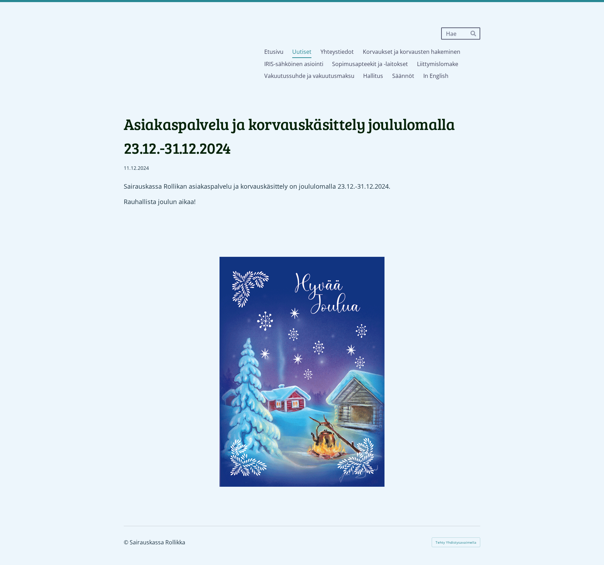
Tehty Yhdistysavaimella (456, 542)
